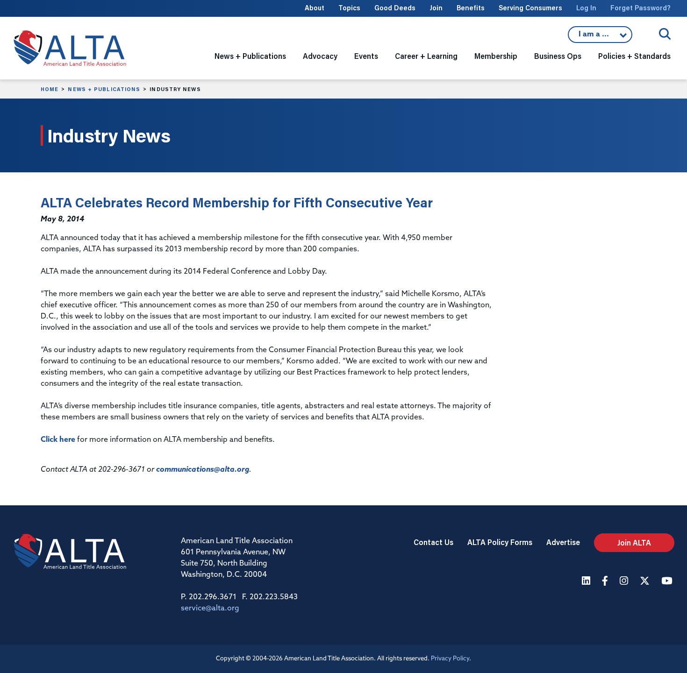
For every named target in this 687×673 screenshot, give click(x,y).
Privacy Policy (450, 659)
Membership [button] (495, 56)
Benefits (471, 7)
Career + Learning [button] (426, 56)
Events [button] (366, 56)
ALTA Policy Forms (499, 542)
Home (49, 89)
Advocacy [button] (320, 56)
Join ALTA (634, 542)
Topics (349, 7)
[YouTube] (667, 582)
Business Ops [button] (557, 56)
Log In (586, 7)
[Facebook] (606, 582)
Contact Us (433, 542)
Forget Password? (640, 7)
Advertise (563, 542)
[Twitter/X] (646, 582)
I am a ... (600, 37)
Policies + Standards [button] (634, 56)
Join (436, 7)
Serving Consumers (530, 7)
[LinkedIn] (587, 582)
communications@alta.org (202, 470)
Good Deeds (394, 7)
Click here (58, 440)
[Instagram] (625, 582)
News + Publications (104, 89)
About (314, 7)
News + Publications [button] (250, 56)
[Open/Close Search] (665, 34)
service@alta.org (210, 608)
